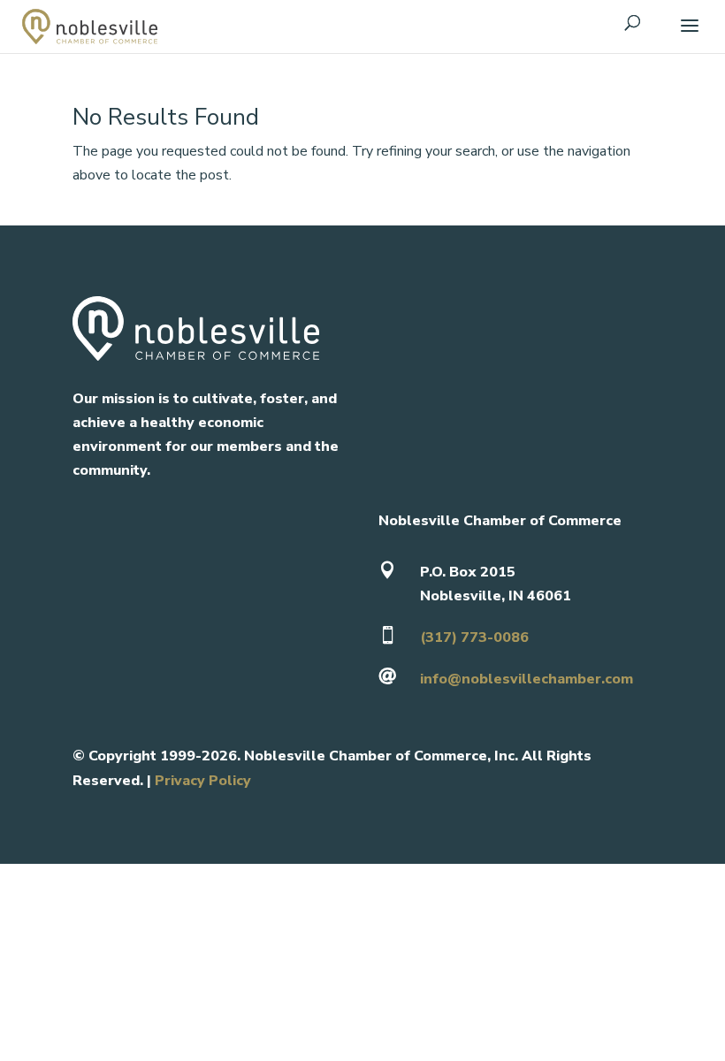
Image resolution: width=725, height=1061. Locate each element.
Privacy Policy (203, 780)
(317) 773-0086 (474, 637)
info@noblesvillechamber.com (526, 679)
